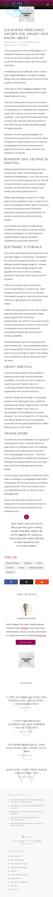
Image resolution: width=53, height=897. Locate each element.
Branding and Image (18, 864)
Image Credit (10, 557)
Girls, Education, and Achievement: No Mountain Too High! (24, 818)
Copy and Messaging (30, 42)
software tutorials (36, 568)
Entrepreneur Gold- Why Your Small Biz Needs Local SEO (26, 748)
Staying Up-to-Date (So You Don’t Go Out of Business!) (26, 813)
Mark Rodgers (12, 42)
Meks (22, 841)
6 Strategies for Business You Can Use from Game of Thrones (26, 824)
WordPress (38, 841)
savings (24, 628)
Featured (13, 871)
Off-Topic (14, 886)
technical (10, 572)
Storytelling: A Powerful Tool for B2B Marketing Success (27, 807)
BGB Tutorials (15, 856)
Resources (14, 889)
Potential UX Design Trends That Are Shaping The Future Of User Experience (27, 801)
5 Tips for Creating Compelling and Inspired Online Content (26, 724)
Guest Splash (15, 878)
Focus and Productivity (19, 875)
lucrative (10, 568)
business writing (13, 563)
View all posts (25, 642)
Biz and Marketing (17, 860)
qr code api (40, 635)
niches (21, 568)
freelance (28, 563)
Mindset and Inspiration (19, 882)
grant (39, 563)
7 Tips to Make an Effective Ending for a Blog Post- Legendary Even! (26, 700)
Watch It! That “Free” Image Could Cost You (26, 771)
